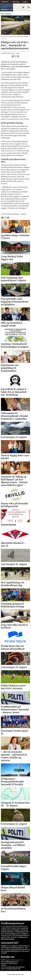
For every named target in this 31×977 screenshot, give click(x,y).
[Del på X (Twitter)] (15, 56)
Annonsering (15, 1)
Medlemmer (5, 1)
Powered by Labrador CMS (15, 974)
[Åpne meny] (23, 7)
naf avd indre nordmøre (10, 214)
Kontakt (25, 1)
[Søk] (28, 7)
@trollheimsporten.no (16, 960)
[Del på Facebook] (13, 56)
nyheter (24, 214)
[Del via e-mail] (18, 56)
